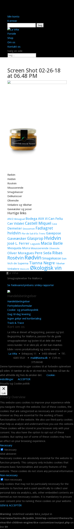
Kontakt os (13, 46)
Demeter (14, 228)
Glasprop (35, 238)
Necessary (10, 449)
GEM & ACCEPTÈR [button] (11, 505)
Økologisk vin (46, 267)
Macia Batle (52, 243)
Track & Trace (15, 322)
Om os (11, 42)
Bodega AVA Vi (37, 218)
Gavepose (53, 233)
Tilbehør (60, 263)
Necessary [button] (6, 445)
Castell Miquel (38, 223)
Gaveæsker (16, 238)
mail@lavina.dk (39, 357)
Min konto (13, 16)
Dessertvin (29, 228)
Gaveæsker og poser (19, 209)
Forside (11, 33)
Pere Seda (43, 252)
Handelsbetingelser (18, 301)
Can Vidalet (15, 223)
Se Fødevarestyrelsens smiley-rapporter (30, 285)
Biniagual (19, 219)
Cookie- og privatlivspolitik (22, 310)
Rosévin (12, 183)
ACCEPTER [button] (24, 379)
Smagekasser (15, 192)
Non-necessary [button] (9, 475)
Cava (54, 223)
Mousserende (15, 187)
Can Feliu (55, 218)
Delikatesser (14, 196)
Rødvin (11, 174)
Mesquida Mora (18, 248)
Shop (10, 38)
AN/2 (10, 219)
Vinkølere (13, 268)
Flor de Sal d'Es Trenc (33, 233)
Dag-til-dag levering (19, 314)
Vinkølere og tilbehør (19, 204)
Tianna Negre (42, 262)
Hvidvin (11, 179)
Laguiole (35, 243)
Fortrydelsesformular (19, 305)
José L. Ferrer (18, 243)
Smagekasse (51, 258)
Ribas (57, 252)
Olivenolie (13, 200)
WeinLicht (24, 269)
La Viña (12, 353)
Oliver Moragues (20, 253)
